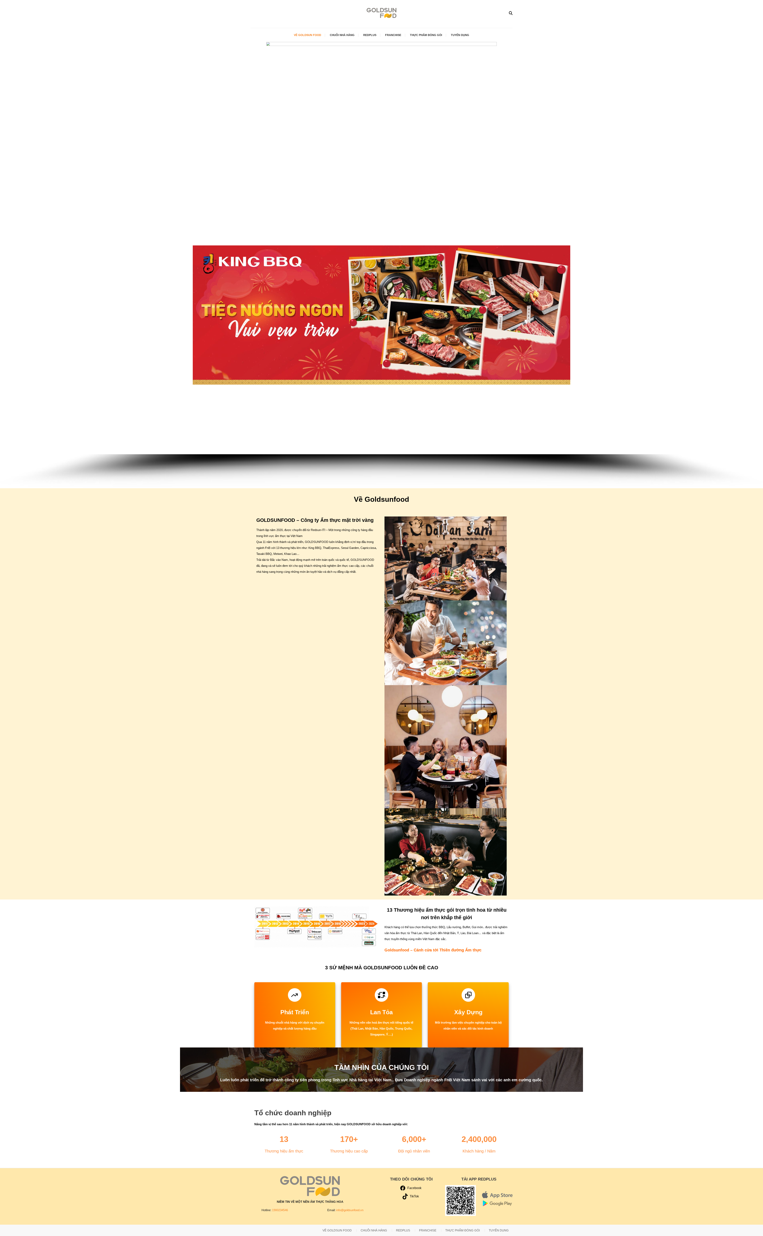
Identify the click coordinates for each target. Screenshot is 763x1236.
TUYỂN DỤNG (460, 35)
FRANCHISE (393, 35)
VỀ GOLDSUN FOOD (307, 35)
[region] (381, 332)
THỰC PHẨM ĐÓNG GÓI (426, 35)
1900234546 (280, 1210)
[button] (6, 315)
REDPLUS (369, 35)
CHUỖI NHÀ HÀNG (342, 35)
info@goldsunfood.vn (349, 1210)
